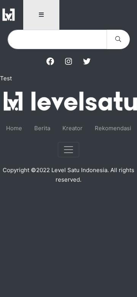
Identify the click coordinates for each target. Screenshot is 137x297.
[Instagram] (68, 61)
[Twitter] (86, 61)
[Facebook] (50, 61)
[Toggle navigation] (68, 149)
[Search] (118, 40)
